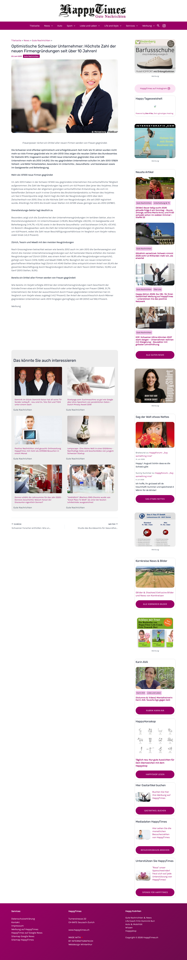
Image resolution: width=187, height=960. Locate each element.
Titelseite (35, 25)
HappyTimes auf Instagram (153, 88)
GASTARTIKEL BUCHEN (155, 810)
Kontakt (15, 922)
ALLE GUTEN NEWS (155, 355)
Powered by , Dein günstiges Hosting (154, 113)
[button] (51, 26)
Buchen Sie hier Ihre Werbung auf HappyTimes (161, 794)
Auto (59, 25)
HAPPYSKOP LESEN (155, 774)
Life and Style (111, 25)
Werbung (147, 25)
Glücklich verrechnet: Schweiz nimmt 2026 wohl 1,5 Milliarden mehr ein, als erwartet (154, 255)
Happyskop (130, 931)
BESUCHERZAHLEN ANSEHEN (155, 850)
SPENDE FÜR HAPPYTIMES (155, 892)
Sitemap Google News (22, 936)
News (47, 25)
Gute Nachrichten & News (138, 917)
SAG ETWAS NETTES (155, 499)
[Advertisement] (64, 327)
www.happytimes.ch (78, 929)
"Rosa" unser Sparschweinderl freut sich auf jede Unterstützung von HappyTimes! (162, 873)
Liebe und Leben (88, 25)
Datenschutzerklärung (23, 918)
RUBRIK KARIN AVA (155, 710)
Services (130, 25)
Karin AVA (140, 693)
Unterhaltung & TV (162, 203)
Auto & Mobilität (133, 924)
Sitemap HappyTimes (22, 939)
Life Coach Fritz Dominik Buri (140, 921)
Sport (69, 25)
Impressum (17, 925)
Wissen (129, 927)
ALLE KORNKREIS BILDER (155, 604)
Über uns (157, 289)
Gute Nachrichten (41, 40)
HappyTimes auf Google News (26, 932)
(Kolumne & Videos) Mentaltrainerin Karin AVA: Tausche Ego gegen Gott (154, 698)
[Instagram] (164, 25)
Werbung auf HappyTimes (24, 929)
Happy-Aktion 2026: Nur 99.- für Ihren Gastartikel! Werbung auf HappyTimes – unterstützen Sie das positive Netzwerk (154, 297)
